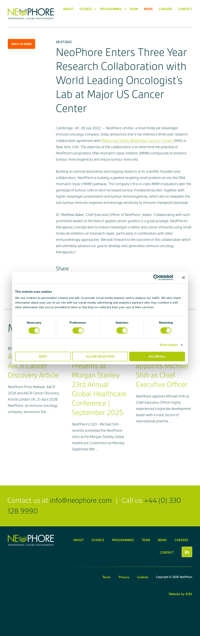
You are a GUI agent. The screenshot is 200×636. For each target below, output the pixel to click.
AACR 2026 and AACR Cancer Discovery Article (33, 366)
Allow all (157, 356)
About (68, 9)
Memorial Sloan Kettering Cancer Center (137, 140)
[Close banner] (183, 277)
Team (133, 9)
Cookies (142, 577)
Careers (165, 9)
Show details (168, 344)
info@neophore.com (81, 500)
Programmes (111, 9)
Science (85, 9)
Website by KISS (180, 594)
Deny (43, 356)
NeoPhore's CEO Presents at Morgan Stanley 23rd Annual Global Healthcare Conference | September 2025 (99, 384)
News (148, 9)
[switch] (78, 330)
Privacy (124, 577)
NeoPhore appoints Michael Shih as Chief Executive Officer (162, 370)
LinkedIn (187, 552)
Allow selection (100, 356)
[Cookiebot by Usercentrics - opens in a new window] (156, 277)
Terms (106, 577)
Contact (185, 9)
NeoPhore (31, 14)
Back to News (22, 44)
